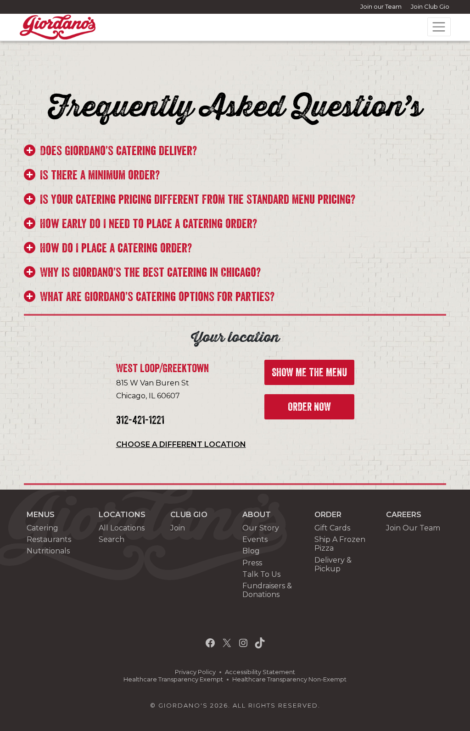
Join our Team (381, 6)
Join (177, 528)
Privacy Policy (195, 672)
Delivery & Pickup (333, 564)
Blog (251, 551)
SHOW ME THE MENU (309, 372)
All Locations (122, 528)
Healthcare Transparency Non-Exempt (289, 679)
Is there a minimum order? (100, 175)
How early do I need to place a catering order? (148, 224)
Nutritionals (48, 551)
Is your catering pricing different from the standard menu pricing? (197, 199)
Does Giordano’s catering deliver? (118, 151)
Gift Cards (332, 528)
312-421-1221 (140, 420)
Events (255, 539)
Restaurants (49, 539)
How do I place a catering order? (116, 248)
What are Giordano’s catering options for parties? (157, 296)
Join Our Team (413, 528)
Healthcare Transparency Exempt (173, 679)
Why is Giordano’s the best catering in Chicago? (150, 272)
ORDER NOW (309, 407)
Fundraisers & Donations (267, 590)
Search (111, 539)
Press (252, 562)
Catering (42, 528)
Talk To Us (261, 574)
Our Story (260, 528)
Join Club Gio (430, 6)
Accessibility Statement (260, 672)
